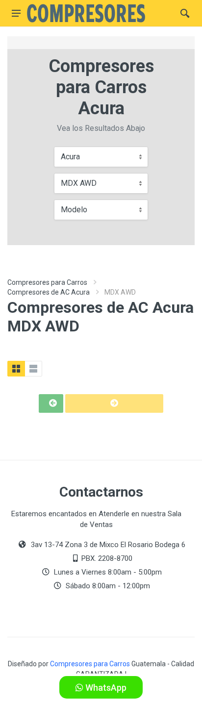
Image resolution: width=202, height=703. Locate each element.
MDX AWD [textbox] (79, 183)
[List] (33, 369)
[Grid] (16, 369)
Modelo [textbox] (74, 209)
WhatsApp (104, 687)
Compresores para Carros (47, 282)
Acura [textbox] (70, 156)
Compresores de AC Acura (48, 292)
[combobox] (101, 157)
